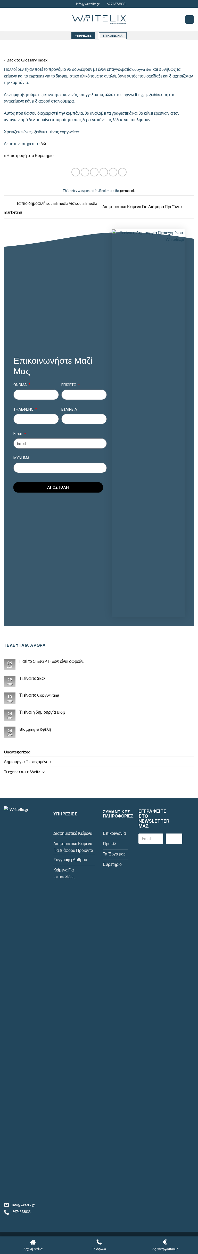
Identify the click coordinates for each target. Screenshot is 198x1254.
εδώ (42, 143)
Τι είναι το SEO (32, 678)
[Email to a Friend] (104, 172)
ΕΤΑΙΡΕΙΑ (69, 409)
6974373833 (21, 1212)
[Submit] (174, 839)
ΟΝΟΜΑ (20, 385)
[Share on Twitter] (94, 172)
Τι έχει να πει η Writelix (24, 771)
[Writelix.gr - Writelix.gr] (99, 19)
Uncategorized (17, 751)
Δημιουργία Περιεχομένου (27, 761)
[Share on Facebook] (85, 172)
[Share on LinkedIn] (122, 172)
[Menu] (189, 19)
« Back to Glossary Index (25, 59)
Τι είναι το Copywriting (39, 694)
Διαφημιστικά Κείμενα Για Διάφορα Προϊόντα (142, 206)
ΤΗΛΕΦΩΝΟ (24, 409)
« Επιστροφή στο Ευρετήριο (29, 155)
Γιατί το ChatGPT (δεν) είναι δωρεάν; (51, 661)
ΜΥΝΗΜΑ (21, 458)
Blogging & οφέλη (35, 729)
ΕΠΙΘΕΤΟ (69, 385)
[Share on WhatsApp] (75, 172)
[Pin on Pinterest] (113, 172)
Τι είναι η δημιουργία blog (42, 712)
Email (18, 434)
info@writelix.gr (23, 1205)
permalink (127, 191)
